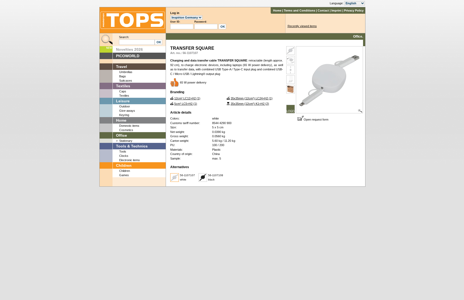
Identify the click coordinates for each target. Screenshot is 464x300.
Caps (122, 91)
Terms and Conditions (299, 10)
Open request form (316, 119)
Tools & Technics (132, 146)
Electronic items (129, 160)
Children (124, 165)
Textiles (123, 86)
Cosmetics (126, 130)
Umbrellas (125, 72)
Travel (121, 66)
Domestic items (129, 125)
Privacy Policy (354, 10)
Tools (122, 151)
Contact (323, 10)
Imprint (336, 10)
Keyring (124, 115)
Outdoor (124, 106)
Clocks (123, 155)
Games (124, 175)
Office (121, 135)
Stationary (125, 140)
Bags (122, 76)
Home (277, 10)
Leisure (123, 101)
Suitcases (125, 80)
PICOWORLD (127, 56)
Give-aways (127, 110)
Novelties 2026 (129, 49)
